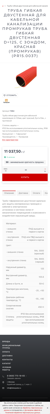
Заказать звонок (14, 378)
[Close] (47, 408)
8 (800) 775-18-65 (16, 376)
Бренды (6, 341)
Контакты (7, 360)
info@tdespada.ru (14, 388)
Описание (9, 193)
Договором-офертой (32, 410)
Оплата (36, 193)
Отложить (11, 95)
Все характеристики (10, 140)
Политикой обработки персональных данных (22, 413)
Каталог (6, 363)
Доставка (23, 193)
